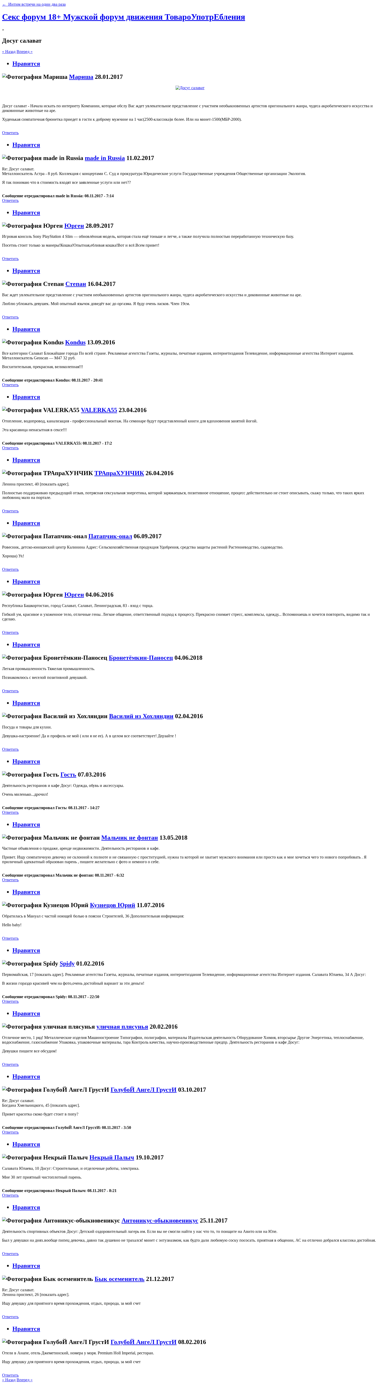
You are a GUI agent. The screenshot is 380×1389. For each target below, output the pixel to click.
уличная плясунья (122, 1026)
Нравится (26, 63)
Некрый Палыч (111, 1157)
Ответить (10, 133)
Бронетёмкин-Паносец (141, 657)
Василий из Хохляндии (141, 716)
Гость (68, 774)
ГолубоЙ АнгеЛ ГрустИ (144, 1089)
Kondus (75, 342)
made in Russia (105, 158)
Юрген (74, 225)
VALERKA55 (99, 410)
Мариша (81, 76)
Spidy (67, 963)
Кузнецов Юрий (112, 905)
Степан (75, 283)
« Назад (9, 51)
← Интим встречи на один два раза (34, 4)
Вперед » (25, 51)
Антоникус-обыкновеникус (159, 1220)
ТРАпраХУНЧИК (119, 473)
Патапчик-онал (110, 536)
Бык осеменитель (120, 1279)
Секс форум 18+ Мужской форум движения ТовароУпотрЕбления (123, 16)
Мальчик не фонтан (129, 837)
